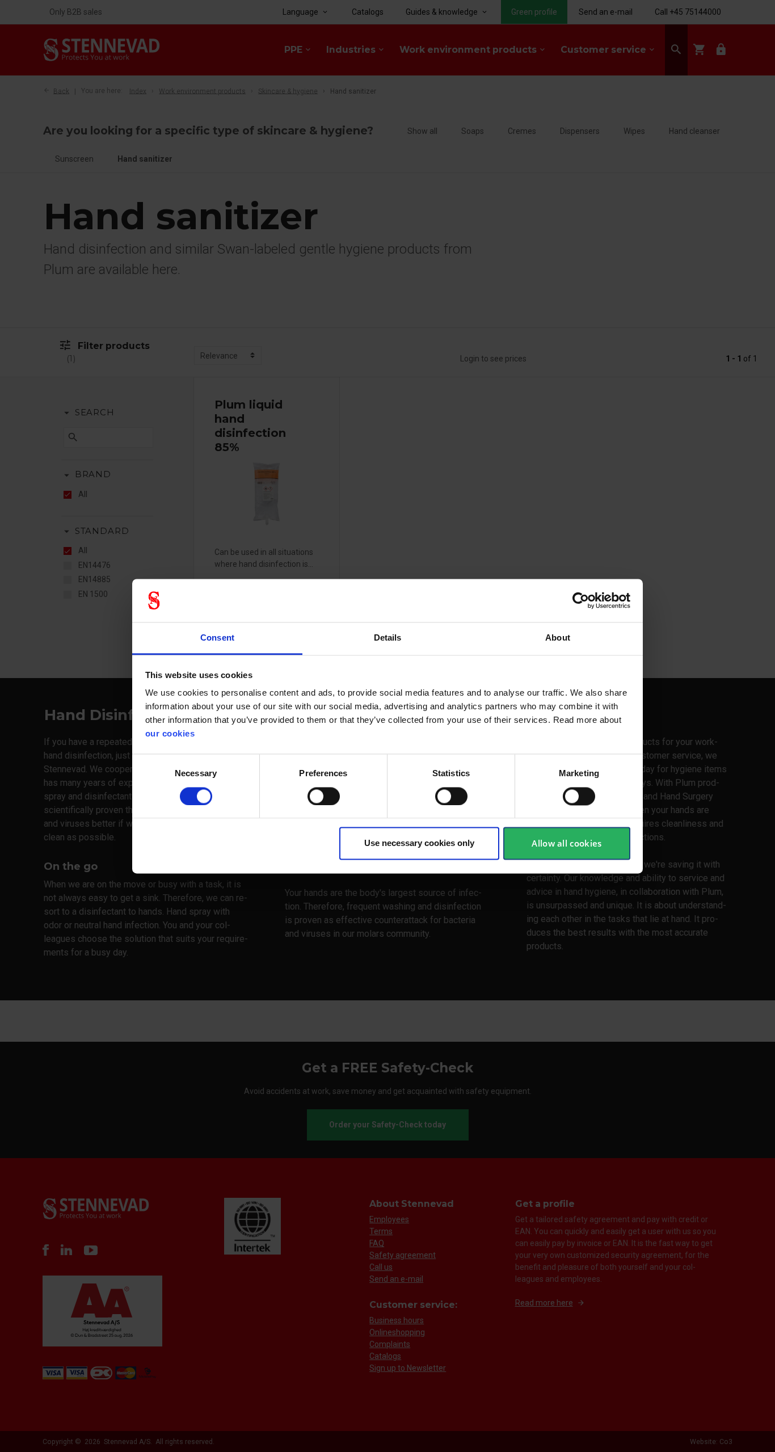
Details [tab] (388, 638)
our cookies (170, 734)
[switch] (324, 796)
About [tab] (557, 638)
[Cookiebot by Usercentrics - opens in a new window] (580, 600)
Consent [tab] (217, 638)
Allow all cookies (566, 843)
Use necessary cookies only (419, 843)
